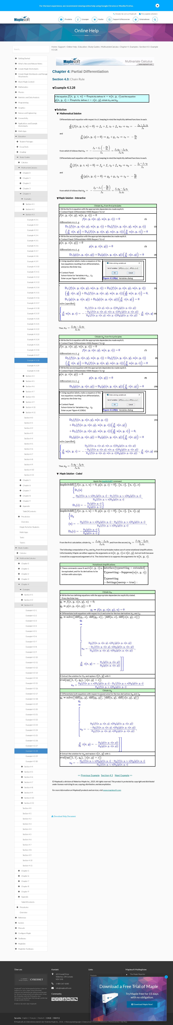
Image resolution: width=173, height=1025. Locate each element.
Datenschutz (87, 1022)
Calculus (24, 162)
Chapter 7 (27, 490)
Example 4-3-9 (32, 261)
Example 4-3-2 (32, 225)
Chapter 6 (27, 485)
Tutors (22, 543)
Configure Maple (24, 933)
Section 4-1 (30, 204)
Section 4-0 (28, 418)
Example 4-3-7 (32, 251)
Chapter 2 (27, 183)
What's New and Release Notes (30, 63)
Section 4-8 (30, 397)
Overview (25, 522)
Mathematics (23, 87)
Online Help (72, 46)
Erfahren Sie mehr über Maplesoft (25, 1004)
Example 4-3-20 (33, 319)
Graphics (21, 108)
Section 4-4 (30, 376)
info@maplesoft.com (63, 988)
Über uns (18, 969)
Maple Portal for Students (29, 527)
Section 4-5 (30, 381)
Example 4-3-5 (32, 240)
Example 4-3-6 (32, 246)
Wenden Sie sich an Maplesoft (125, 14)
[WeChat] (76, 999)
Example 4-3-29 (33, 365)
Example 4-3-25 (33, 345)
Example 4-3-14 (33, 287)
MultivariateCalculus (29, 168)
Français (33, 1018)
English (25, 1018)
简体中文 (56, 1018)
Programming (23, 102)
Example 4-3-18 (33, 308)
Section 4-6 (30, 386)
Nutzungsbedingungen (73, 1022)
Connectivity (23, 118)
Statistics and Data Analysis (28, 97)
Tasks (22, 537)
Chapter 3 (27, 188)
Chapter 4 (27, 194)
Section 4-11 (30, 412)
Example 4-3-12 (33, 277)
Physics (21, 92)
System (21, 923)
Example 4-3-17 (33, 303)
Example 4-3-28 (33, 360)
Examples (27, 199)
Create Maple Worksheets (28, 69)
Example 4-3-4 (32, 235)
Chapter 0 (27, 173)
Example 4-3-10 (33, 266)
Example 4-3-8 (32, 256)
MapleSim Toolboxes (26, 949)
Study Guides (25, 157)
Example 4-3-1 (32, 220)
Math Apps (22, 131)
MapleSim (21, 944)
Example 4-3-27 (33, 355)
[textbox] (78, 96)
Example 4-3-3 (32, 230)
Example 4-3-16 (33, 298)
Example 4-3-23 (33, 334)
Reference (22, 918)
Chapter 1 (27, 178)
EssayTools (24, 147)
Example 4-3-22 (33, 329)
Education (22, 136)
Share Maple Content (26, 82)
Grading (23, 152)
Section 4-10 (30, 407)
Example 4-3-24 (33, 339)
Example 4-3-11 (33, 272)
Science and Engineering (27, 113)
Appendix (26, 506)
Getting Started (24, 58)
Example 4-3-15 (33, 293)
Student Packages (26, 141)
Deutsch (41, 1018)
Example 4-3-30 (33, 371)
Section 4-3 (30, 214)
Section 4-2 (30, 209)
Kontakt (55, 969)
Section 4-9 (30, 402)
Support (61, 46)
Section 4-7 (30, 391)
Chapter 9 (27, 501)
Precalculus (25, 516)
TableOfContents (29, 511)
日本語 (48, 1018)
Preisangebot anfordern (149, 14)
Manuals (21, 928)
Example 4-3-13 (33, 282)
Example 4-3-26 (33, 350)
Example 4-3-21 (33, 324)
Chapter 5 (27, 480)
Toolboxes (22, 938)
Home (54, 46)
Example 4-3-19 (33, 313)
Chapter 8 (27, 496)
